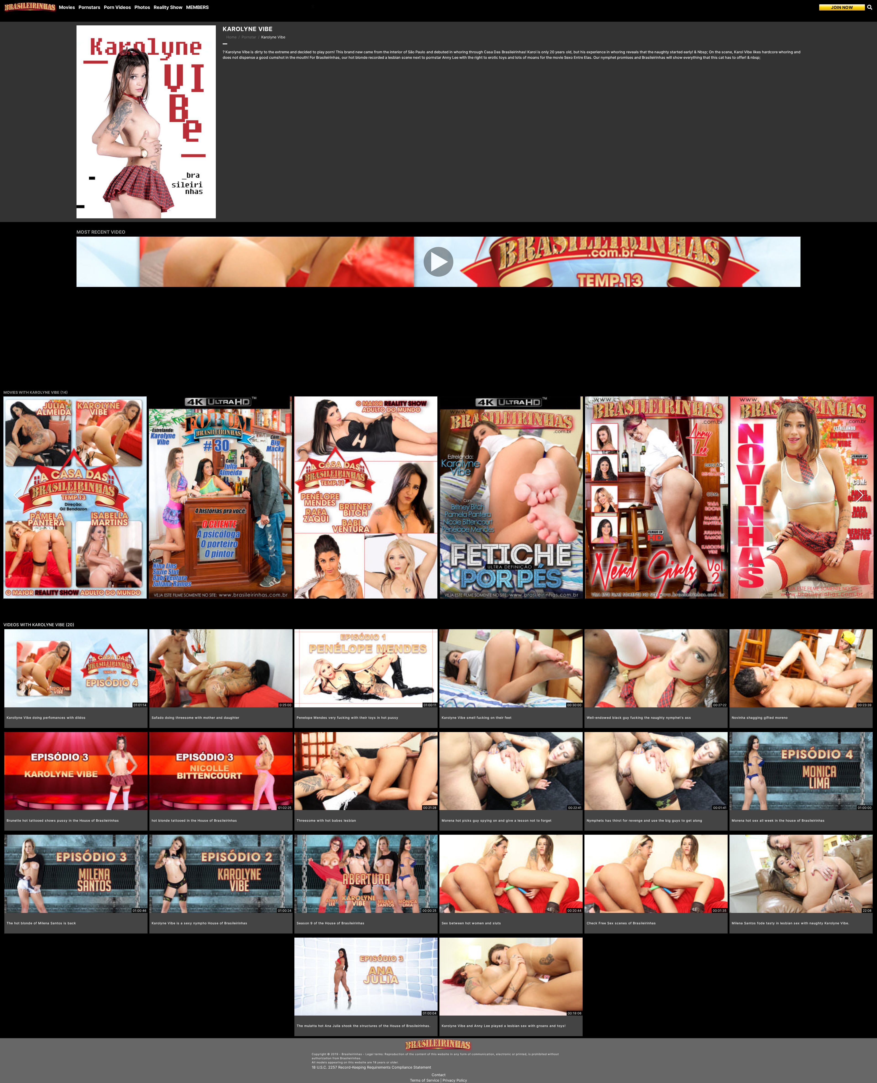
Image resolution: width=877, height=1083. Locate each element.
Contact (439, 1074)
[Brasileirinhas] (30, 7)
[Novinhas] (802, 497)
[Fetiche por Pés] (511, 497)
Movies (67, 7)
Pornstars (89, 7)
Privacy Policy (455, 1080)
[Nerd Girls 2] (656, 497)
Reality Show (168, 7)
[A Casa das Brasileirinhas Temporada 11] (365, 497)
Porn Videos (117, 7)
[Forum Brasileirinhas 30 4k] (220, 497)
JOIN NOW (842, 7)
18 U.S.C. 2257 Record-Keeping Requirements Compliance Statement (371, 1067)
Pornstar (249, 37)
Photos (142, 7)
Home (231, 37)
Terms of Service (424, 1080)
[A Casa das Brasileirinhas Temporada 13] (75, 497)
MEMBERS (197, 7)
